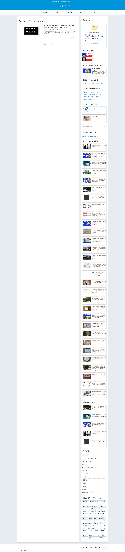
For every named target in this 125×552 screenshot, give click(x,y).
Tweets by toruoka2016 (89, 136)
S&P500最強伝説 (94, 32)
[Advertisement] (48, 55)
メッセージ (104, 547)
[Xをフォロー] (91, 43)
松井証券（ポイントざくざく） (93, 97)
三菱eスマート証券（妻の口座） (93, 94)
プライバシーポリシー (95, 547)
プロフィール (85, 547)
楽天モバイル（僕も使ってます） (93, 83)
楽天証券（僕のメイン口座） (92, 92)
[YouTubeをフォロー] (93, 43)
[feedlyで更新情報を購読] (95, 43)
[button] (105, 126)
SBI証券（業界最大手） (91, 99)
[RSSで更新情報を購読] (97, 43)
